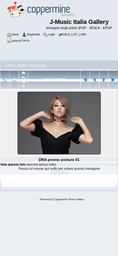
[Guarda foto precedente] (94, 79)
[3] (59, 172)
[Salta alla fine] (113, 79)
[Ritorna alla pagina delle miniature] (4, 79)
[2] (55, 172)
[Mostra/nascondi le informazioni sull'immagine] (14, 79)
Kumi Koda (37, 66)
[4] (62, 172)
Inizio (10, 66)
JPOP (21, 66)
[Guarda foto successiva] (103, 79)
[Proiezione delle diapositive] (23, 80)
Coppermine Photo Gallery (69, 199)
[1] (52, 172)
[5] (66, 172)
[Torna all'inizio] (85, 79)
